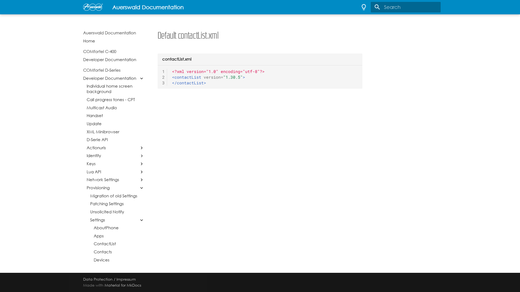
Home (89, 41)
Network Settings (103, 179)
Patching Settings (107, 204)
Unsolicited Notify (107, 212)
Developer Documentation (109, 59)
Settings (97, 220)
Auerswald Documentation (109, 33)
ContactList (105, 244)
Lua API (94, 172)
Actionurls (96, 148)
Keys (91, 164)
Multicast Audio (102, 108)
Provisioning (98, 188)
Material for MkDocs (123, 285)
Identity (94, 155)
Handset (95, 115)
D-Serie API (97, 139)
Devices (101, 260)
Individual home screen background (109, 89)
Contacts (103, 252)
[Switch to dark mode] (364, 7)
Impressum (126, 279)
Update (94, 124)
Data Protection (98, 279)
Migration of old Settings (113, 196)
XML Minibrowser (103, 132)
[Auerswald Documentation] (93, 7)
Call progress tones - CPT (111, 99)
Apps (99, 236)
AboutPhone (106, 228)
